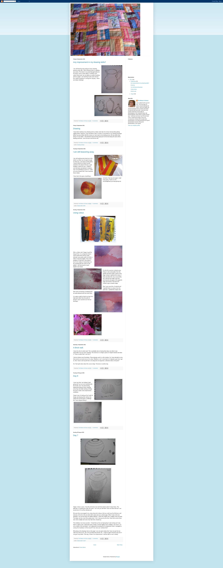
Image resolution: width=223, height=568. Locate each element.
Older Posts (119, 544)
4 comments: (95, 142)
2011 (131, 79)
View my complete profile (134, 125)
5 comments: (95, 339)
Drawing (76, 128)
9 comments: (95, 120)
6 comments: (95, 203)
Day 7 (75, 435)
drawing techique (80, 144)
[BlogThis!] (102, 121)
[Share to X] (104, 121)
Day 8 (75, 376)
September (133, 81)
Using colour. (78, 213)
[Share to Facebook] (106, 121)
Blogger (118, 556)
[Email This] (101, 121)
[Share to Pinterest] (107, 121)
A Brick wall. (78, 348)
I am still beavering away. (83, 152)
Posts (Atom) (83, 547)
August (132, 93)
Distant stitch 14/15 (81, 205)
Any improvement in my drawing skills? (89, 62)
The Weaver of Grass (143, 100)
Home (94, 544)
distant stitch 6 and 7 (81, 540)
